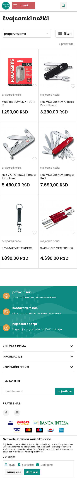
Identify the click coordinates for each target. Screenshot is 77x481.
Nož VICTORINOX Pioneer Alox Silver (19, 176)
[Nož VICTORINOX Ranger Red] (57, 145)
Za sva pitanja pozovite (26, 297)
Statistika (28, 464)
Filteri (67, 34)
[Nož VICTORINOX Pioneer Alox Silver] (19, 145)
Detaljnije (9, 457)
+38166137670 (48, 297)
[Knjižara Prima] (6, 5)
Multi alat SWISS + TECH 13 (18, 103)
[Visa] (10, 423)
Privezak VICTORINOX (17, 248)
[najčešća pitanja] (6, 327)
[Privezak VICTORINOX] (19, 218)
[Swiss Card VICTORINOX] (57, 218)
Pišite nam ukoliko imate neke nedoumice (36, 313)
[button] (63, 5)
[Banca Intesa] (51, 423)
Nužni (12, 464)
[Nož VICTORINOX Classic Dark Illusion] (57, 71)
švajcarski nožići (11, 95)
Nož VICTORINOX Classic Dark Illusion (57, 103)
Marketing (47, 464)
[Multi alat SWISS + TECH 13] (19, 71)
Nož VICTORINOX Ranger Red (57, 176)
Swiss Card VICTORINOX (57, 248)
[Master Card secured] (23, 423)
